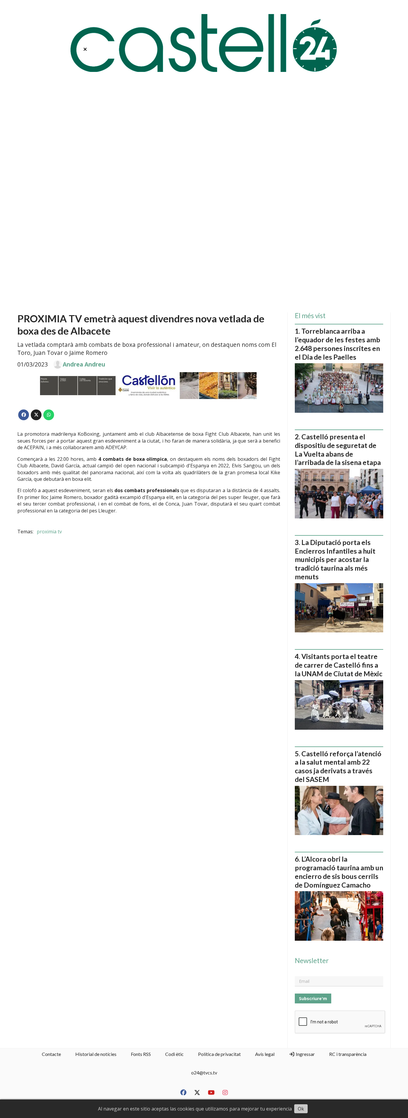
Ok (301, 1108)
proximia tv (49, 531)
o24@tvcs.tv (204, 1072)
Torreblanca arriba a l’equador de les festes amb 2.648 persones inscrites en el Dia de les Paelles (337, 344)
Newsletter (312, 960)
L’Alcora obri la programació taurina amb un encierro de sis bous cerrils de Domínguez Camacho (339, 872)
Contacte (51, 1054)
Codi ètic (174, 1054)
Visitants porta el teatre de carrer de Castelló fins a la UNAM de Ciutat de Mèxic (338, 665)
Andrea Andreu (84, 364)
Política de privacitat (219, 1054)
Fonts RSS (141, 1054)
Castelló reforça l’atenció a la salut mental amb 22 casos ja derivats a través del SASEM (338, 766)
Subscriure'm (313, 998)
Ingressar (305, 1054)
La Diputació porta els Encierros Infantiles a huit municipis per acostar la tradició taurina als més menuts (335, 559)
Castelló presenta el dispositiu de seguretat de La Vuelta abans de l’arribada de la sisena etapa (338, 449)
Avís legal (264, 1054)
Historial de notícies (95, 1054)
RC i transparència (347, 1054)
